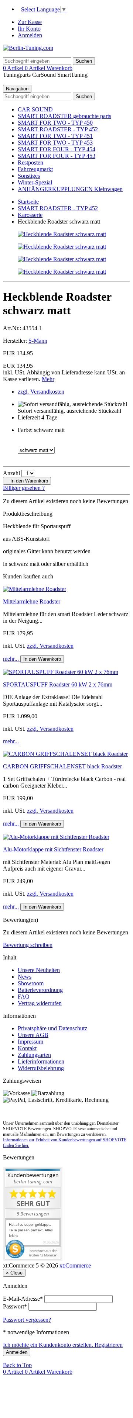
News (24, 976)
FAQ (24, 996)
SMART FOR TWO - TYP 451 (55, 136)
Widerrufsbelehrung (41, 1068)
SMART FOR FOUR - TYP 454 (56, 149)
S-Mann (37, 341)
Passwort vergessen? (27, 1320)
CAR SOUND (35, 109)
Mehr (48, 379)
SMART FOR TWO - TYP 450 (55, 123)
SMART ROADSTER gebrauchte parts (64, 116)
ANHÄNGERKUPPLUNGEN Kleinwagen (70, 189)
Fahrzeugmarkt (35, 169)
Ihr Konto (29, 28)
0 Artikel (14, 68)
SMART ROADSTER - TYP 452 (58, 129)
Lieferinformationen (41, 1061)
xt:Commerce (75, 1265)
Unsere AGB (33, 1035)
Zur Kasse (30, 22)
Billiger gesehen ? (24, 488)
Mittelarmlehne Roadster (31, 601)
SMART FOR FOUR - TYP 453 (56, 156)
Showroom (31, 983)
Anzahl (11, 473)
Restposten (30, 162)
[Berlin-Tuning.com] (28, 48)
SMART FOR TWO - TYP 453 (55, 142)
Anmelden (30, 35)
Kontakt (27, 1048)
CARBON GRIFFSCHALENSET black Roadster (62, 766)
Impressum (30, 1041)
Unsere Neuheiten (39, 970)
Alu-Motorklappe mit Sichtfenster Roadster (53, 849)
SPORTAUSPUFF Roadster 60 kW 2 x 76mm (57, 684)
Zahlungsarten (34, 1055)
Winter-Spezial (35, 182)
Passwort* (15, 1306)
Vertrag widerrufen (40, 1003)
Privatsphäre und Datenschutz (52, 1028)
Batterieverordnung (40, 990)
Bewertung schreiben (27, 945)
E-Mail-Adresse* (23, 1299)
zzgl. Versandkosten (41, 391)
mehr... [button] (11, 659)
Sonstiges (29, 176)
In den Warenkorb (28, 481)
